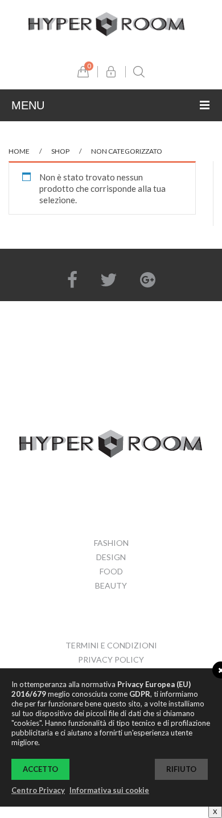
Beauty (111, 585)
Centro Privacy (38, 790)
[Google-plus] (148, 279)
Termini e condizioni (111, 645)
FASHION (111, 543)
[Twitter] (109, 279)
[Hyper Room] (107, 23)
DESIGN (111, 557)
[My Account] (111, 71)
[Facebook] (72, 279)
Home (19, 151)
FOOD (111, 571)
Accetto (40, 769)
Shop (60, 151)
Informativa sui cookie (109, 790)
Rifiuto (181, 769)
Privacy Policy (111, 659)
